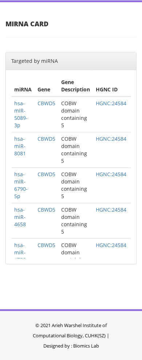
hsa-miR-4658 (20, 217)
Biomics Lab (86, 345)
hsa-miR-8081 (20, 146)
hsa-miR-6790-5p (21, 185)
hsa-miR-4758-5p (21, 256)
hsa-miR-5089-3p (21, 114)
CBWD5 (46, 103)
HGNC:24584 (111, 103)
